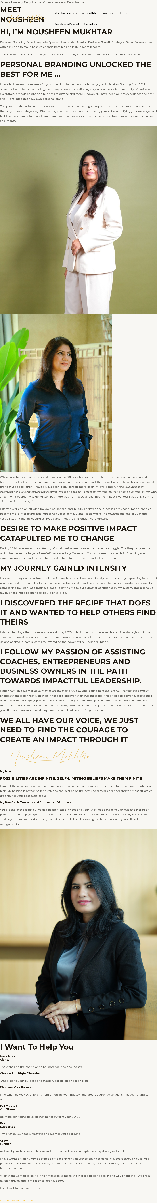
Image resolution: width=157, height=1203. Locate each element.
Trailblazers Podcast (66, 23)
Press (123, 13)
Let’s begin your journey (16, 1200)
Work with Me (90, 13)
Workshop (109, 13)
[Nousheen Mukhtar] (26, 18)
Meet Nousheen (64, 13)
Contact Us (90, 23)
